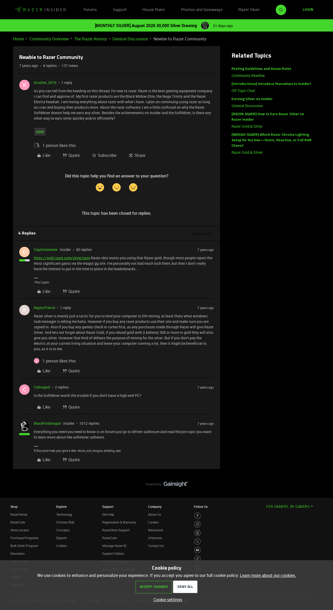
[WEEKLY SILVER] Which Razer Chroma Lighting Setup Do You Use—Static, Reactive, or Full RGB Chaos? (271, 140)
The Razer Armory (90, 39)
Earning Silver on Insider (252, 99)
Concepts (62, 530)
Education (17, 553)
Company (155, 506)
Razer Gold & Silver (247, 126)
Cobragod (42, 387)
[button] (308, 10)
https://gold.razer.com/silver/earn (62, 257)
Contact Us (156, 546)
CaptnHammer (46, 249)
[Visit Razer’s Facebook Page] (197, 515)
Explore (61, 506)
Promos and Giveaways (202, 10)
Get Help (108, 514)
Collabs (61, 546)
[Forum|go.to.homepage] (40, 10)
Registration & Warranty (119, 522)
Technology (64, 514)
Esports (61, 538)
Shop (14, 506)
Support (120, 10)
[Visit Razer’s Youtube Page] (197, 550)
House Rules (154, 10)
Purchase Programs (24, 538)
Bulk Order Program (24, 546)
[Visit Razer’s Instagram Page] (197, 524)
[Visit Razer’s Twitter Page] (197, 541)
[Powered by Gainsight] (167, 485)
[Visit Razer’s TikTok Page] (197, 558)
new (40, 131)
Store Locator (19, 530)
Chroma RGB (65, 522)
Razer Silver (249, 10)
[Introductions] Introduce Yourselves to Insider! (271, 84)
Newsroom (155, 530)
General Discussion (130, 39)
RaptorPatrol (44, 307)
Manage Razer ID (114, 546)
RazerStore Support (116, 530)
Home (18, 39)
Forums (90, 10)
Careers (153, 522)
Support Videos (113, 553)
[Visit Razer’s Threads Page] (197, 533)
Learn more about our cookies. (268, 575)
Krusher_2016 (45, 82)
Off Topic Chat (243, 90)
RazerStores (18, 514)
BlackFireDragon (47, 423)
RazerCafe (17, 522)
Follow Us (201, 506)
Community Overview (49, 39)
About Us (154, 514)
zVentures (155, 538)
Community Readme (248, 75)
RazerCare (109, 538)
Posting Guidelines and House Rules (261, 69)
